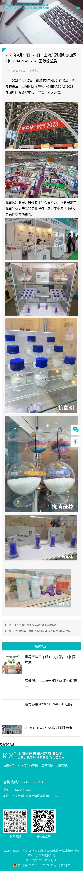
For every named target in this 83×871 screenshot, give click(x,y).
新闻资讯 (62, 765)
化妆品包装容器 (28, 765)
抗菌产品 (9, 765)
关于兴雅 (47, 765)
